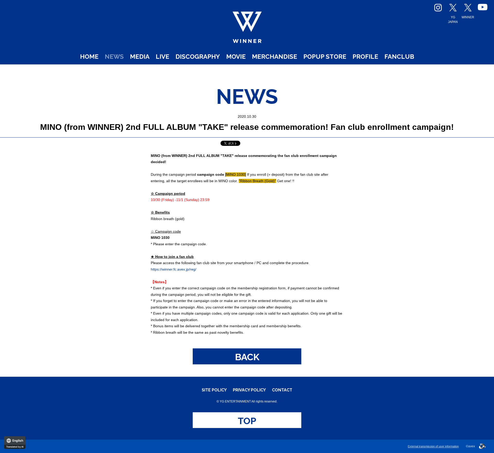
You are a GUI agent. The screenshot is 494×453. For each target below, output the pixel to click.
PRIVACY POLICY (249, 390)
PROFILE (365, 56)
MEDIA (139, 56)
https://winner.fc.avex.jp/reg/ (173, 269)
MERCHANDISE (274, 56)
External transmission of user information (433, 446)
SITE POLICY (214, 390)
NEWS (114, 56)
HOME (89, 56)
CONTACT (282, 390)
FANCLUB (399, 56)
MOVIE (236, 56)
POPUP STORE (324, 56)
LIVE (162, 56)
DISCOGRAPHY (197, 56)
